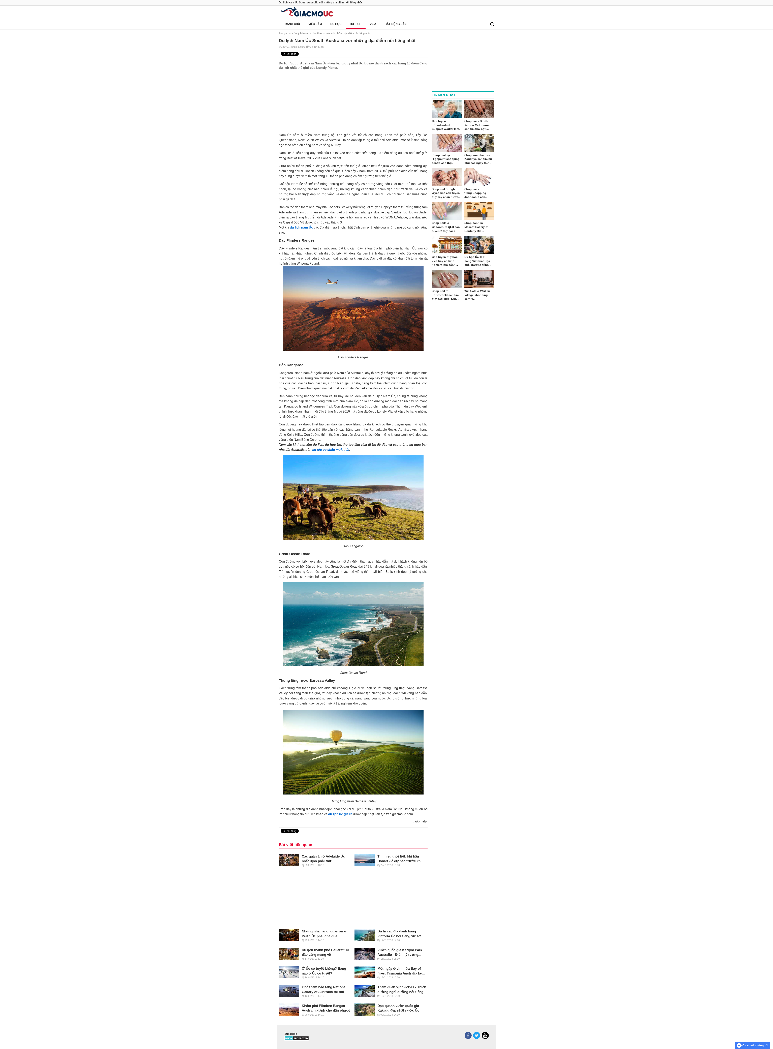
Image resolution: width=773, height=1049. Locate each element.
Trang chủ (291, 24)
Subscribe (290, 1033)
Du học (335, 24)
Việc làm (315, 24)
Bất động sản (395, 24)
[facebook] (468, 1035)
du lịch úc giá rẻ (340, 814)
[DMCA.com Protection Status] (296, 1039)
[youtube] (485, 1035)
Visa (373, 24)
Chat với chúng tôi (755, 1045)
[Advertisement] (353, 100)
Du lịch (355, 24)
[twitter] (476, 1035)
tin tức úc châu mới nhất (330, 449)
